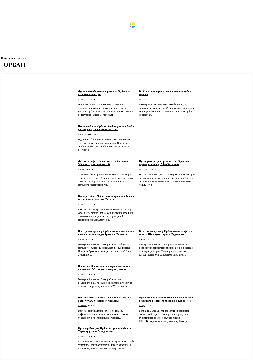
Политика (82, 99)
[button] (248, 15)
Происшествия (84, 134)
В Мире (81, 169)
